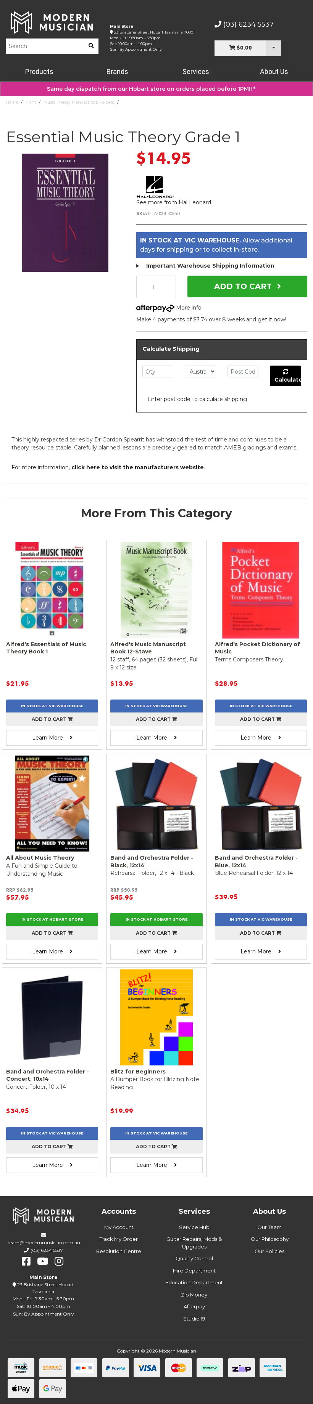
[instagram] (59, 1261)
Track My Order (119, 1239)
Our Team (269, 1227)
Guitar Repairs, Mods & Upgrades (194, 1243)
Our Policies (269, 1251)
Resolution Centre (118, 1251)
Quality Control (194, 1258)
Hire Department (194, 1271)
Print (31, 102)
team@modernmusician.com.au (44, 1242)
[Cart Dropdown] (273, 48)
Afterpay (194, 1306)
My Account (119, 1227)
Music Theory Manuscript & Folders (79, 102)
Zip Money (194, 1295)
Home (12, 102)
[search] (91, 46)
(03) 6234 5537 (247, 24)
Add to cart (50, 719)
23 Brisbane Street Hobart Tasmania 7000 (153, 32)
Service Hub (194, 1227)
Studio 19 (194, 1319)
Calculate (287, 379)
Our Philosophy (270, 1239)
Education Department (194, 1282)
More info (188, 307)
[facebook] (26, 1261)
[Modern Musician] (52, 22)
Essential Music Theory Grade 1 (153, 102)
